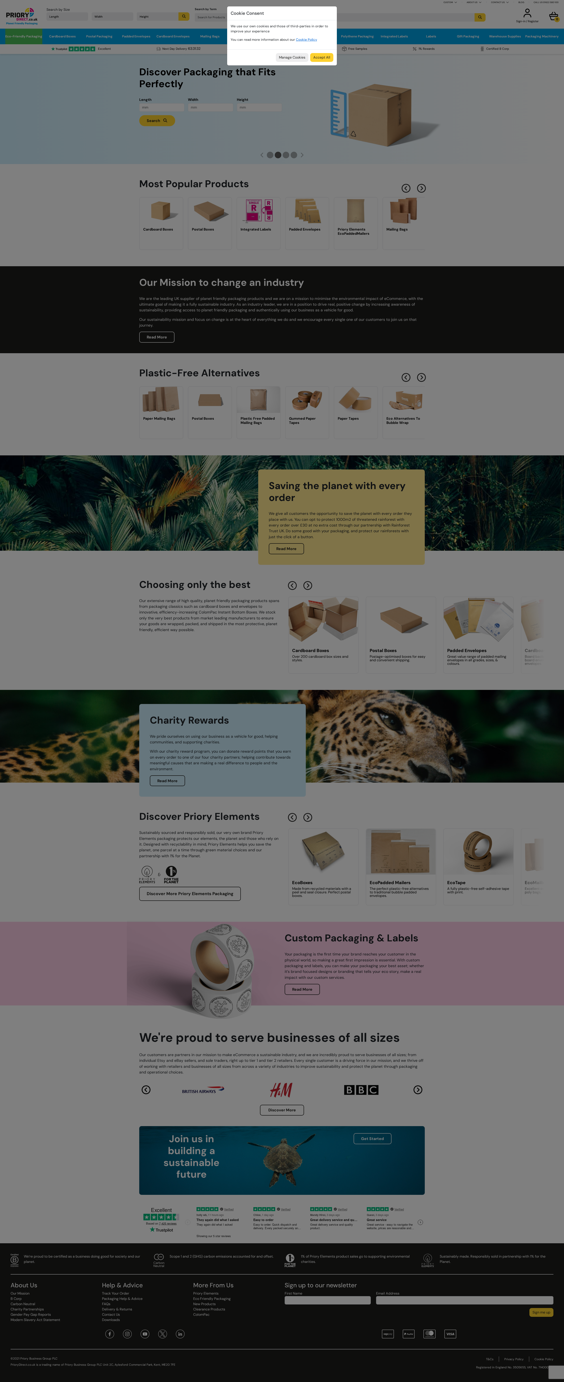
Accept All (321, 57)
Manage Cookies (292, 57)
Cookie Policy (306, 39)
